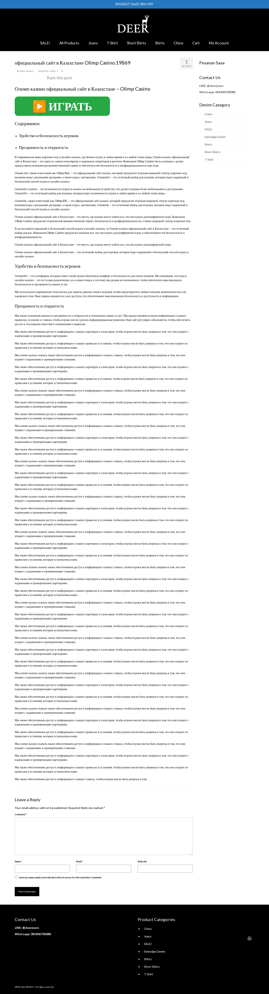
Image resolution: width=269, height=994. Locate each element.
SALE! (208, 129)
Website (142, 861)
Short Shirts (212, 152)
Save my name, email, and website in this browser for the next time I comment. (60, 877)
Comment (21, 814)
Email (79, 861)
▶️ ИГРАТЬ (62, 106)
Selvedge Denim (215, 137)
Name (18, 861)
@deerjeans (215, 85)
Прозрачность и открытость (43, 147)
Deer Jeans (26, 71)
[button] (250, 938)
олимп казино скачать (33, 355)
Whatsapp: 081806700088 (217, 92)
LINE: (202, 85)
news (52, 71)
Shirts (208, 144)
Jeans (208, 121)
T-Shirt (209, 159)
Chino (208, 114)
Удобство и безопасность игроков (48, 135)
